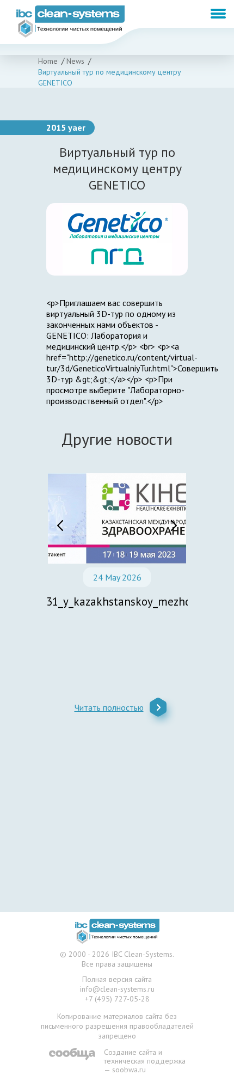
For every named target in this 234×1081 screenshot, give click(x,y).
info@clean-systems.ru (117, 989)
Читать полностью (109, 707)
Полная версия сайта (117, 979)
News (75, 61)
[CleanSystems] (117, 931)
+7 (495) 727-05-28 (117, 999)
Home (48, 61)
